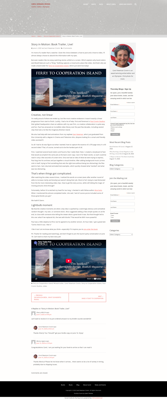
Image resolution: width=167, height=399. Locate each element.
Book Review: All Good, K (118, 147)
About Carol (111, 4)
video (45, 286)
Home (33, 36)
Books (85, 4)
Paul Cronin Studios (97, 121)
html (113, 215)
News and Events (125, 4)
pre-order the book (91, 229)
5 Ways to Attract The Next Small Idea (122, 157)
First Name (114, 111)
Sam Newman (78, 134)
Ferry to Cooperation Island (52, 36)
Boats (94, 4)
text (113, 217)
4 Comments (67, 48)
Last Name (113, 117)
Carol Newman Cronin (40, 4)
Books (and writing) (117, 127)
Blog (101, 4)
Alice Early (98, 190)
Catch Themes (89, 393)
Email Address (114, 104)
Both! (113, 131)
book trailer (59, 283)
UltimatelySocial (97, 398)
